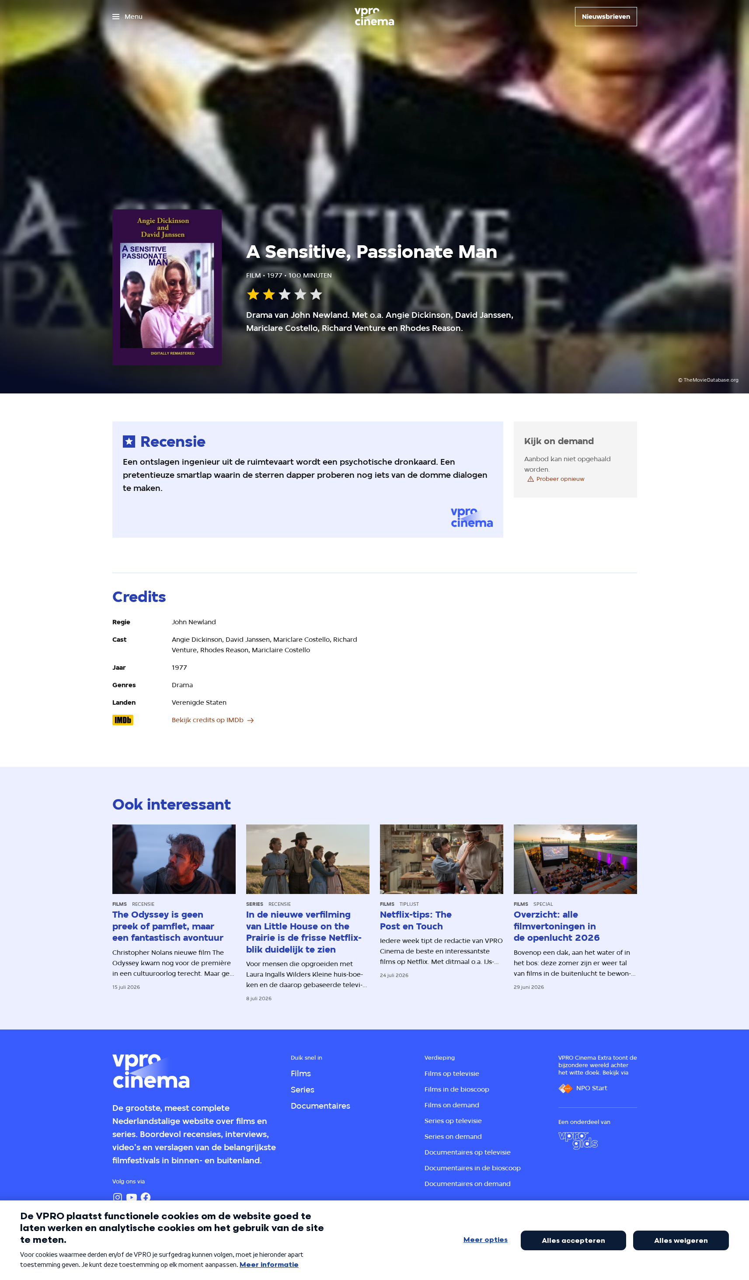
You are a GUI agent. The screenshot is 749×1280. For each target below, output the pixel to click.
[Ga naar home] (374, 16)
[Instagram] (117, 1197)
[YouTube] (131, 1197)
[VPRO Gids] (578, 1141)
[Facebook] (145, 1197)
